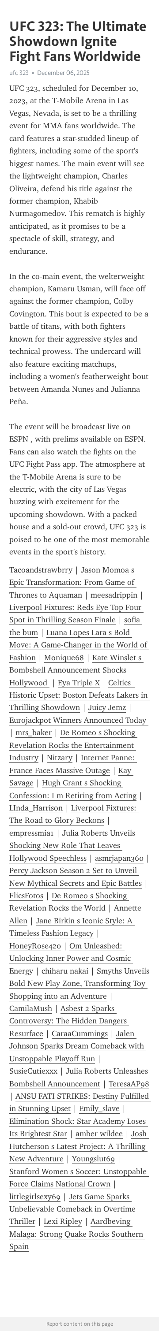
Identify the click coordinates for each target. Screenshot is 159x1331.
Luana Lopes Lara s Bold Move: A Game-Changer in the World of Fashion (79, 645)
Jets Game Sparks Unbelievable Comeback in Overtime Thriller (73, 1209)
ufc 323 (19, 73)
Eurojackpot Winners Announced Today (78, 720)
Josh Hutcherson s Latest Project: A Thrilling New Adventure (79, 1146)
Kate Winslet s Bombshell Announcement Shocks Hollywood (76, 670)
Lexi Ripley (63, 1221)
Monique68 (64, 657)
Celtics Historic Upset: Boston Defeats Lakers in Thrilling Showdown (79, 695)
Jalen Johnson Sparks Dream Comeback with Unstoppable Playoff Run (77, 1046)
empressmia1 (31, 833)
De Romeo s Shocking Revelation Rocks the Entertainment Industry (73, 745)
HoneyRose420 (35, 946)
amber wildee (99, 1133)
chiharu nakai (65, 971)
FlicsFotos (26, 895)
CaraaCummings (80, 1033)
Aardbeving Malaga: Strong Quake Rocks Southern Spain (77, 1233)
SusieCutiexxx (33, 1071)
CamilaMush (30, 1008)
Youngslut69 (93, 1159)
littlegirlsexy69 (35, 1196)
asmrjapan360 (119, 858)
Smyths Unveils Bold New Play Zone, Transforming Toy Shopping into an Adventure (80, 983)
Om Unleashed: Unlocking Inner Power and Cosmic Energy (71, 958)
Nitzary (59, 757)
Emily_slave (99, 1108)
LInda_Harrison (36, 808)
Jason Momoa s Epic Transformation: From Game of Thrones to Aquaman (72, 582)
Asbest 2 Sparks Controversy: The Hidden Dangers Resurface (69, 1021)
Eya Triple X (79, 683)
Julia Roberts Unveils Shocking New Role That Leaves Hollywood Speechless (73, 845)
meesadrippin (114, 595)
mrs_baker (33, 732)
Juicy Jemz (107, 707)
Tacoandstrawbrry (40, 570)
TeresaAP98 (129, 1084)
